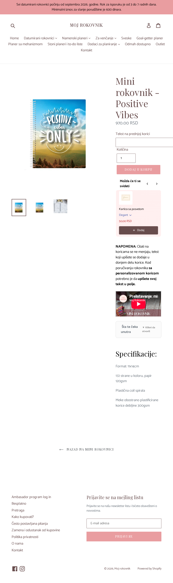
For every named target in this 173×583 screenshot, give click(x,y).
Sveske (126, 38)
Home (14, 38)
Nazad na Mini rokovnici (90, 449)
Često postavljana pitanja (30, 524)
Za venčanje (105, 38)
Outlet (160, 44)
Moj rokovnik (122, 568)
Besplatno (19, 504)
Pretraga (18, 510)
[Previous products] (147, 184)
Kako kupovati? (23, 517)
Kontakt (86, 50)
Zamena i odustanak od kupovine (36, 530)
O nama (17, 543)
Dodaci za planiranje (103, 44)
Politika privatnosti (25, 537)
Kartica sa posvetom (131, 209)
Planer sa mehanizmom (25, 44)
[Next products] (156, 184)
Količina (122, 150)
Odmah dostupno (138, 44)
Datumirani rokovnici (39, 38)
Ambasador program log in (31, 497)
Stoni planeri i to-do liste (65, 44)
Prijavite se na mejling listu (114, 497)
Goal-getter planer (150, 38)
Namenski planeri (75, 38)
